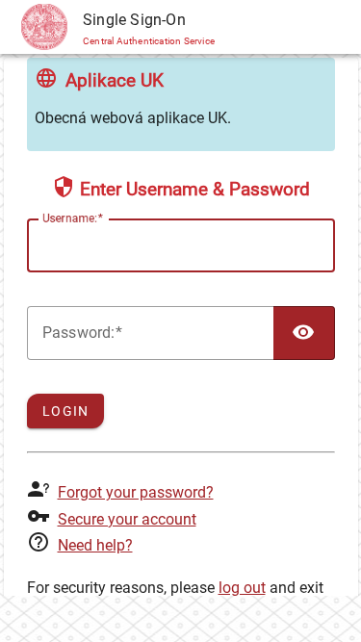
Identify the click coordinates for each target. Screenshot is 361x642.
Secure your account (127, 519)
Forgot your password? (136, 492)
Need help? (95, 545)
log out (242, 587)
